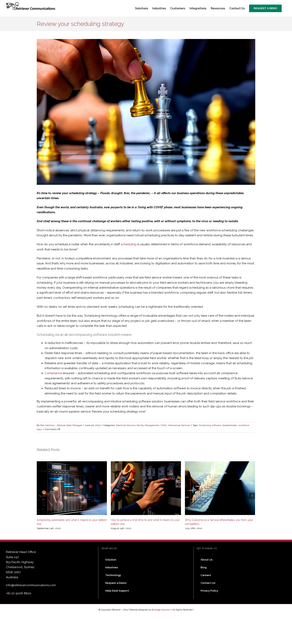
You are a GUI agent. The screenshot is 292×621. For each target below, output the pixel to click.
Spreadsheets (229, 425)
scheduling (128, 244)
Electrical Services (125, 425)
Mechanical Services (179, 425)
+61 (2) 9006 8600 (18, 593)
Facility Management (148, 425)
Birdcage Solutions (161, 609)
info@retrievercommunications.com (31, 585)
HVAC (164, 425)
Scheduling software (210, 425)
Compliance (53, 373)
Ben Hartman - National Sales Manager (61, 425)
